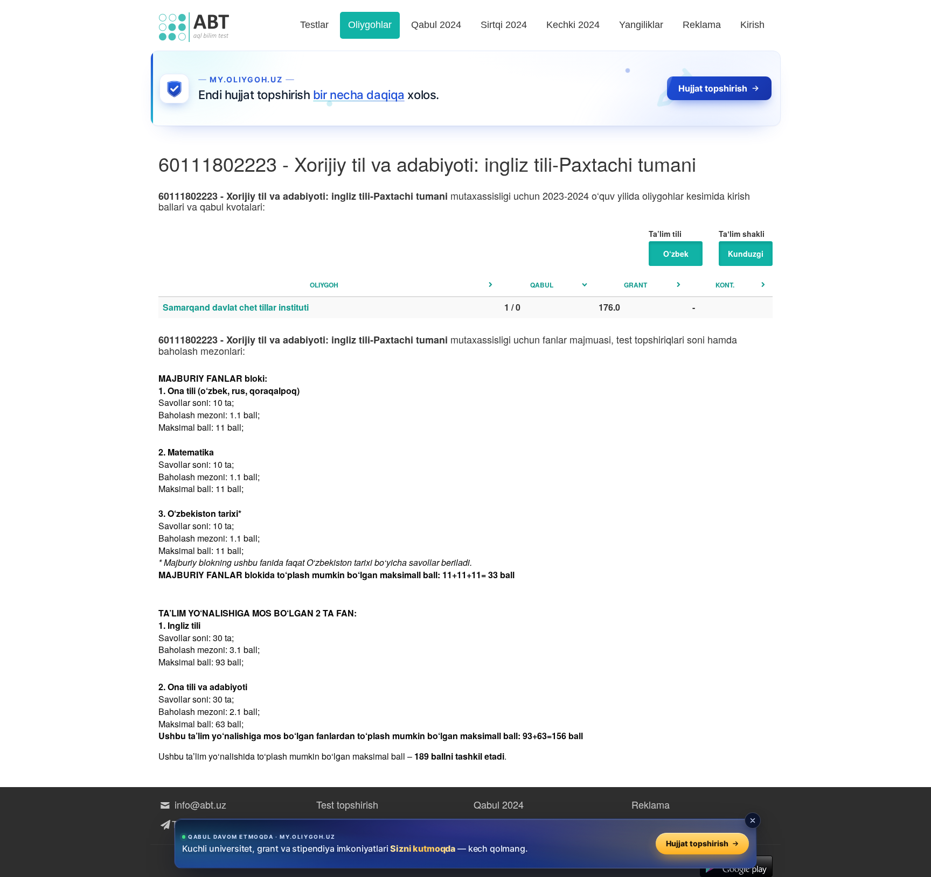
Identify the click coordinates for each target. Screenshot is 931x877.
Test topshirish (347, 804)
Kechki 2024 (573, 24)
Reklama (702, 24)
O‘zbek (676, 253)
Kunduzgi (745, 253)
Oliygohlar (370, 24)
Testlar (314, 24)
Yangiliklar (641, 24)
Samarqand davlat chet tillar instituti (236, 307)
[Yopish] (753, 820)
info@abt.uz (199, 804)
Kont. (724, 285)
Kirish (752, 24)
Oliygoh (324, 285)
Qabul (541, 285)
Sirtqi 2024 (504, 24)
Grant (635, 285)
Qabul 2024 (436, 24)
